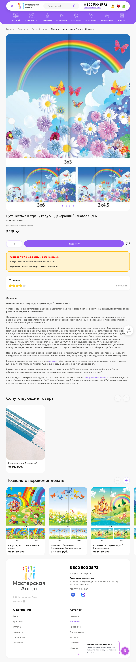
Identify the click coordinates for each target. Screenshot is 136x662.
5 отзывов (121, 285)
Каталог (74, 637)
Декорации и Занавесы (96, 377)
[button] (11, 121)
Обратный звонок (92, 7)
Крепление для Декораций (22, 463)
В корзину (74, 243)
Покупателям (77, 642)
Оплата (17, 626)
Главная (10, 29)
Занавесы (23, 29)
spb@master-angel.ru (81, 573)
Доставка (18, 621)
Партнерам (19, 637)
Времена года (77, 632)
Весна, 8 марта (39, 29)
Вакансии (18, 642)
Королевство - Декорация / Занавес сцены (108, 546)
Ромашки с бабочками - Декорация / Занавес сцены (66, 546)
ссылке (53, 361)
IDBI (22, 601)
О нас (16, 616)
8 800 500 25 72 (95, 4)
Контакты (18, 632)
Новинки (74, 616)
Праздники (75, 626)
